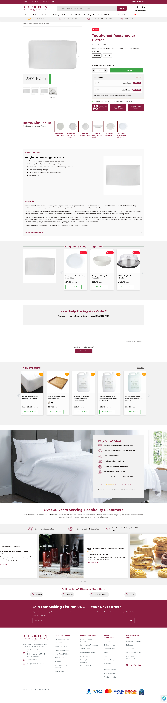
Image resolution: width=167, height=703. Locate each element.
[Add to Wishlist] (84, 286)
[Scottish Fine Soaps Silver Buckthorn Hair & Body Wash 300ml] (135, 382)
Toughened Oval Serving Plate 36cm (121, 135)
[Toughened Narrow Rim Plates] (73, 126)
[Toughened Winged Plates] (85, 126)
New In (27, 15)
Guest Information (124, 15)
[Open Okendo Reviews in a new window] (134, 341)
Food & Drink (76, 15)
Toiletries (36, 15)
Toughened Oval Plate (109, 134)
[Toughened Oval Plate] (110, 126)
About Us (58, 643)
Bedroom (65, 15)
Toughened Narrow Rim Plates (71, 135)
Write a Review (85, 351)
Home (24, 23)
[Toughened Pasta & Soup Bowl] (98, 126)
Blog (106, 652)
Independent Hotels (87, 652)
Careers (58, 661)
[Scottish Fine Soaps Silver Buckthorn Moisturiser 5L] (32, 382)
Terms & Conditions (111, 673)
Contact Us (108, 641)
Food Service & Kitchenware (104, 15)
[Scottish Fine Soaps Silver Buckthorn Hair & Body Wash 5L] (57, 382)
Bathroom (46, 15)
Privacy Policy (109, 660)
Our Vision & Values (62, 654)
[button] (143, 8)
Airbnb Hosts (85, 649)
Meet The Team (61, 646)
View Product (93, 566)
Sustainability (60, 658)
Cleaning (87, 15)
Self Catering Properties (89, 645)
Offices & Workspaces (88, 666)
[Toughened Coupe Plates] (60, 126)
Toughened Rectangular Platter (40, 23)
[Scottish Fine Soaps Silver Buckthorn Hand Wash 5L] (83, 382)
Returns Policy (109, 649)
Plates (29, 23)
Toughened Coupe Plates (59, 134)
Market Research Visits (134, 652)
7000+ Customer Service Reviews (117, 485)
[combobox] (87, 8)
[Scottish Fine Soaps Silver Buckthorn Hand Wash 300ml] (109, 382)
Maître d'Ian (59, 671)
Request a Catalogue (133, 641)
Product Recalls (110, 677)
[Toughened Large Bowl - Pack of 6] (102, 261)
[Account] (138, 8)
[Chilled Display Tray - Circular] (128, 261)
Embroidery (130, 645)
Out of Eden (32, 689)
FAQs (106, 656)
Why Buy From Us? (62, 639)
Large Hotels (85, 656)
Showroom (130, 649)
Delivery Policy (109, 645)
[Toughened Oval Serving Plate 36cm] (123, 126)
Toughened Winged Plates (85, 134)
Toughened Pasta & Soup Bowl (97, 135)
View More (140, 368)
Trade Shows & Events (63, 650)
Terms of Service (110, 669)
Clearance (138, 15)
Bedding (56, 15)
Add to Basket (127, 70)
